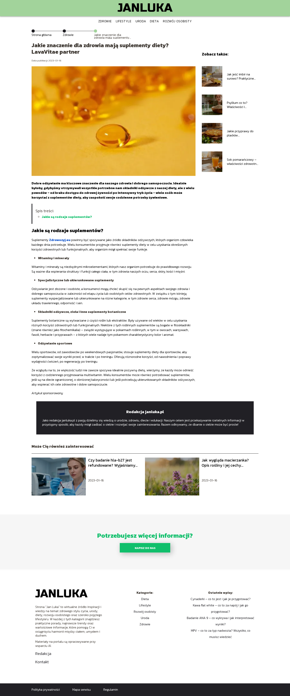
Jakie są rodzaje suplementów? (67, 216)
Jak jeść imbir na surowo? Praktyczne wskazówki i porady (240, 76)
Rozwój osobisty (177, 21)
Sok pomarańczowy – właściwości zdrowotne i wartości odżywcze (242, 162)
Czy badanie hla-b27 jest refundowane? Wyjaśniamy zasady (111, 463)
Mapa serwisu (81, 689)
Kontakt (42, 661)
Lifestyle (124, 21)
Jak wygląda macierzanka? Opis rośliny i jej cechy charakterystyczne (225, 463)
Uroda (141, 21)
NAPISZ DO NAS (145, 548)
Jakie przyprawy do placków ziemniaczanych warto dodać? (242, 133)
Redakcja (43, 653)
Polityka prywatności (46, 689)
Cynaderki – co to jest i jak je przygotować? (221, 599)
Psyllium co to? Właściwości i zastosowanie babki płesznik (240, 105)
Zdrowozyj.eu (59, 239)
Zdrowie (105, 21)
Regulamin (110, 689)
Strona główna (41, 34)
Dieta (154, 21)
